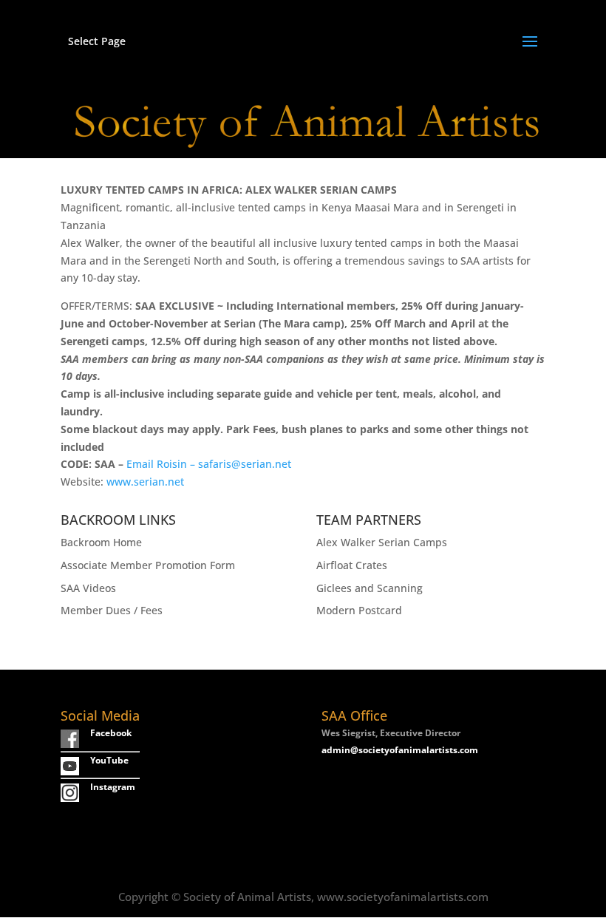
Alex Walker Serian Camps (381, 542)
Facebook (111, 733)
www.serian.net (143, 482)
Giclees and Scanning (369, 588)
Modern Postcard (359, 610)
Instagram (112, 787)
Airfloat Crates (351, 565)
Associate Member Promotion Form (148, 565)
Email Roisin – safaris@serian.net (208, 464)
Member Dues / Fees (112, 610)
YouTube (109, 760)
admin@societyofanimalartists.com (399, 750)
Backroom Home (101, 542)
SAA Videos (88, 588)
